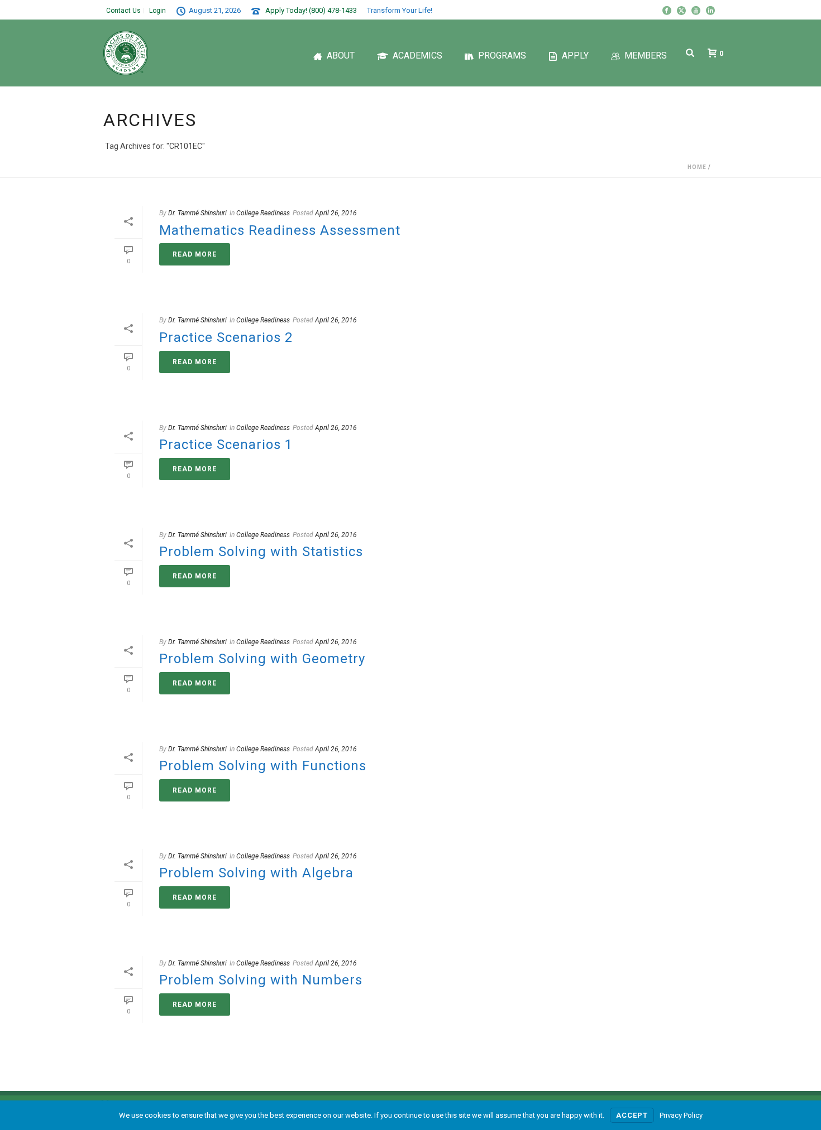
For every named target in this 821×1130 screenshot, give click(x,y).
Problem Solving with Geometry (262, 659)
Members (645, 55)
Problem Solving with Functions (262, 766)
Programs (502, 55)
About (341, 55)
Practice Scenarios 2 (226, 337)
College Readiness (263, 213)
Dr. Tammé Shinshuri (197, 213)
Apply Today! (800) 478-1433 (311, 10)
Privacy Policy (681, 1115)
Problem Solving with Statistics (261, 551)
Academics (417, 55)
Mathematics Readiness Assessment (279, 230)
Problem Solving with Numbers (260, 980)
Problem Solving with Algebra (256, 873)
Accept (632, 1115)
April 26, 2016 (336, 213)
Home (697, 167)
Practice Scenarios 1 (226, 444)
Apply (575, 55)
